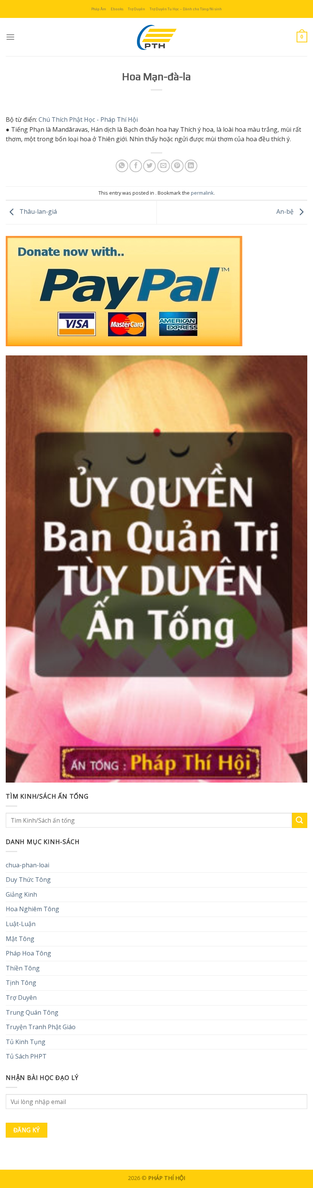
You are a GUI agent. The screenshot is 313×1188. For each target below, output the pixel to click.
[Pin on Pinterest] (177, 166)
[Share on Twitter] (149, 166)
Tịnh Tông (21, 982)
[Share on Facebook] (135, 166)
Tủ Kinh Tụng (25, 1042)
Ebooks (117, 9)
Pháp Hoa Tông (28, 953)
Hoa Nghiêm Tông (32, 909)
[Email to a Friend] (163, 166)
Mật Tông (20, 939)
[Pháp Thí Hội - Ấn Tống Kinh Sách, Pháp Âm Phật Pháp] (156, 37)
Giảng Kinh (21, 894)
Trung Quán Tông (32, 1012)
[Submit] (299, 820)
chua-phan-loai (27, 865)
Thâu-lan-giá (37, 212)
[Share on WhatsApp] (122, 166)
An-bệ (285, 212)
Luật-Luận (20, 924)
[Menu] (10, 36)
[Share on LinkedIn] (191, 166)
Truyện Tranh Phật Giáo (41, 1027)
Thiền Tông (23, 968)
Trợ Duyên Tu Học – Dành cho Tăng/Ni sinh (186, 9)
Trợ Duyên (136, 9)
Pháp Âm (98, 9)
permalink (202, 192)
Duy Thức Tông (28, 879)
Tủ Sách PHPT (26, 1056)
